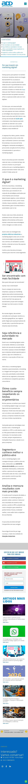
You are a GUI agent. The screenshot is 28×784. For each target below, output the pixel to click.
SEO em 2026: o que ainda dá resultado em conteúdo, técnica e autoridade (13, 679)
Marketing (14, 61)
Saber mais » (6, 622)
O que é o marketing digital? (9, 43)
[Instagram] (2, 766)
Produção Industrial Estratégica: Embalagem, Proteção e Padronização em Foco (13, 700)
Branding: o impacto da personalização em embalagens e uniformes (13, 720)
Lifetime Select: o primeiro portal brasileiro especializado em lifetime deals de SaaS (14, 619)
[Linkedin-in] (10, 766)
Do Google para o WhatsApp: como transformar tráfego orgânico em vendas (13, 639)
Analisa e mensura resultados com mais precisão (14, 54)
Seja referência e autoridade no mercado (12, 47)
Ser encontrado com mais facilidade (11, 45)
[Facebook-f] (6, 766)
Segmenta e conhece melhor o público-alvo (13, 52)
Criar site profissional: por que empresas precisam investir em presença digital (13, 659)
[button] (25, 4)
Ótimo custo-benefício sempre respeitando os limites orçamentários (13, 49)
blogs (23, 89)
